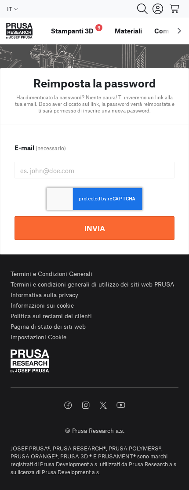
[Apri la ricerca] (142, 8)
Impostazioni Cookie (38, 337)
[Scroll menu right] (179, 31)
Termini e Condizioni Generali (51, 273)
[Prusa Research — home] (19, 31)
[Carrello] (175, 8)
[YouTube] (121, 405)
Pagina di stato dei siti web (48, 326)
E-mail (40, 148)
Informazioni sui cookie (42, 305)
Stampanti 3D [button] (76, 30)
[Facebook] (68, 405)
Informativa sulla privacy (44, 294)
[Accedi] (158, 8)
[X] (103, 405)
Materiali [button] (128, 31)
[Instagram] (86, 405)
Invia (94, 228)
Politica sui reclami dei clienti (51, 315)
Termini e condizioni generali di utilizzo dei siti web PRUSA (92, 284)
